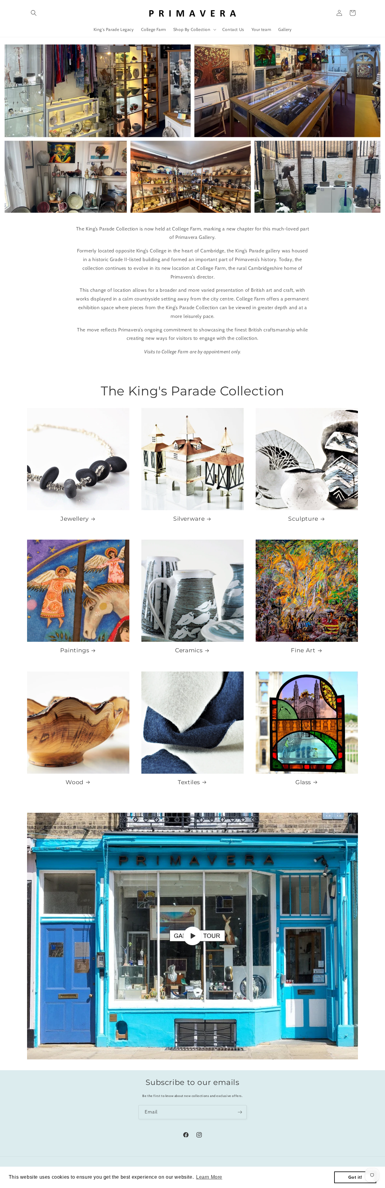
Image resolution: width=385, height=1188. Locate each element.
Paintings (74, 650)
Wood (75, 782)
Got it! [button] (355, 1177)
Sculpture (303, 518)
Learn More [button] (209, 1177)
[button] (33, 13)
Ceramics (189, 650)
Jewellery (74, 518)
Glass (303, 782)
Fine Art (303, 650)
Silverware (189, 518)
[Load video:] (192, 936)
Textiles (189, 782)
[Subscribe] (239, 1112)
